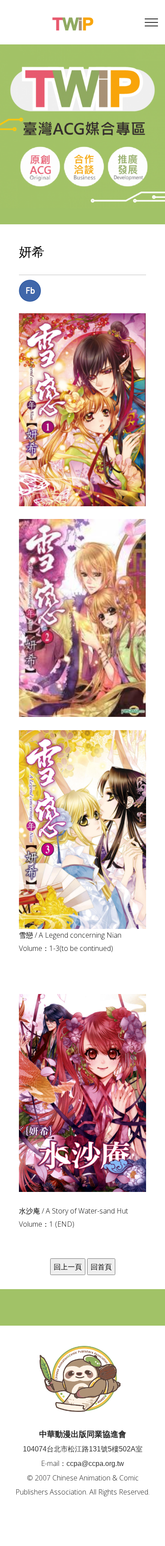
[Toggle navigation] (151, 22)
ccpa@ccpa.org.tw (95, 1463)
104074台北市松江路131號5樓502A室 (83, 1449)
